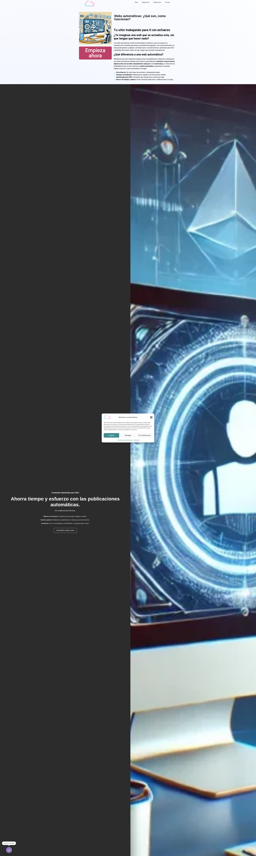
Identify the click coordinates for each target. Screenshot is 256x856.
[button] (151, 417)
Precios (167, 2)
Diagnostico (146, 2)
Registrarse (157, 2)
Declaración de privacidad (125, 440)
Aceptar (111, 435)
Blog (136, 2)
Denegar (128, 435)
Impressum (136, 440)
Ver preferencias (144, 435)
